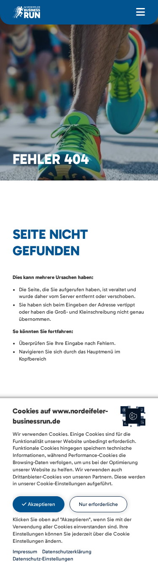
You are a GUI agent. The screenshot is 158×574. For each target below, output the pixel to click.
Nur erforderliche (98, 504)
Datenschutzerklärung (66, 552)
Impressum (25, 552)
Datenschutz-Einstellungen (43, 559)
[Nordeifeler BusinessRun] (26, 12)
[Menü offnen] (140, 12)
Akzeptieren (41, 504)
